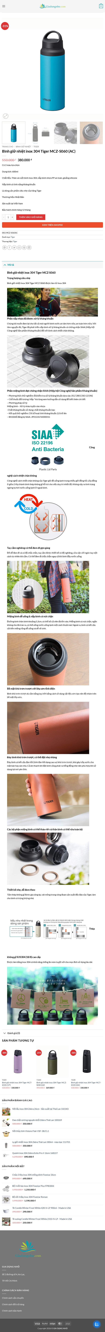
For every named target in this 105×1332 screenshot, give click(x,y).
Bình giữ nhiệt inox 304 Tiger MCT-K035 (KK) (86, 1083)
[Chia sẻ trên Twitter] (14, 247)
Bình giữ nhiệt (23, 147)
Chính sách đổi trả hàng (13, 1304)
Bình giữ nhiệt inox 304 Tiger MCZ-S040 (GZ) (51, 1083)
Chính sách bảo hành (12, 1310)
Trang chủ (7, 147)
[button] (3, 6)
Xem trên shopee (52, 225)
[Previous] (7, 68)
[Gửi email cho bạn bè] (19, 247)
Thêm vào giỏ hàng (31, 217)
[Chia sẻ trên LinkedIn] (29, 247)
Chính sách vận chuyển (13, 1298)
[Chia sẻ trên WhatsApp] (4, 247)
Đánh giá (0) (14, 1033)
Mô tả (11, 264)
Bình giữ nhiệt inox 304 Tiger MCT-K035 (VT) (17, 1083)
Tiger (36, 147)
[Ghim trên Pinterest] (24, 247)
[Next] (97, 68)
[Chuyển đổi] (4, 265)
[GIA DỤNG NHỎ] (52, 6)
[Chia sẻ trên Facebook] (9, 247)
